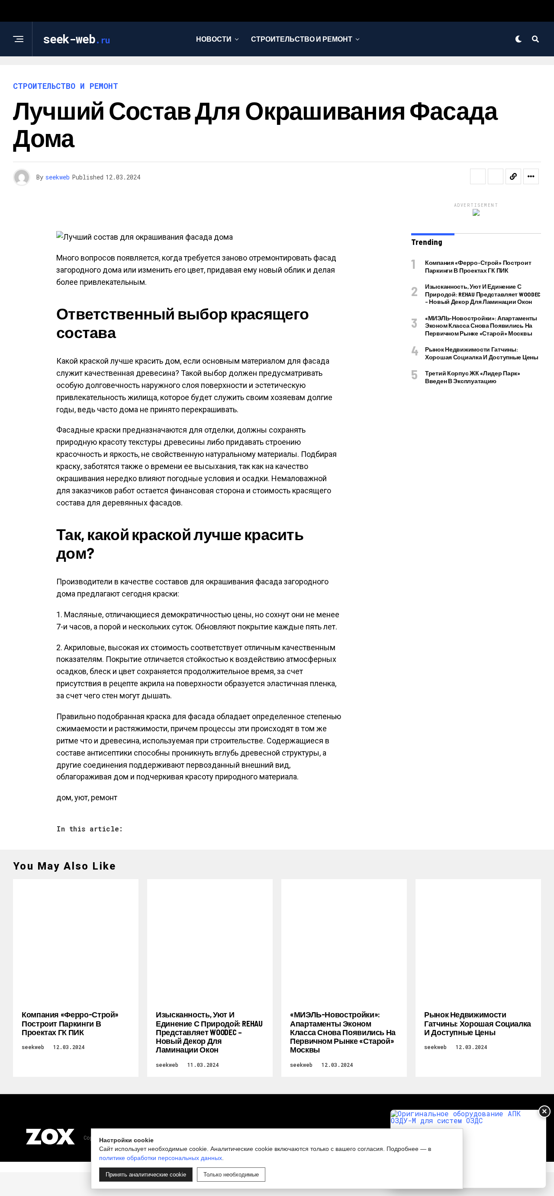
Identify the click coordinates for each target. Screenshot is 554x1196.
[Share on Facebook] (478, 176)
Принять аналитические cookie (146, 1174)
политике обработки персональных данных (160, 1157)
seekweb (57, 177)
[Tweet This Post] (495, 176)
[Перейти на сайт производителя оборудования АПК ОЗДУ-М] (468, 1149)
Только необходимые (231, 1174)
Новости (214, 39)
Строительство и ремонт (301, 39)
